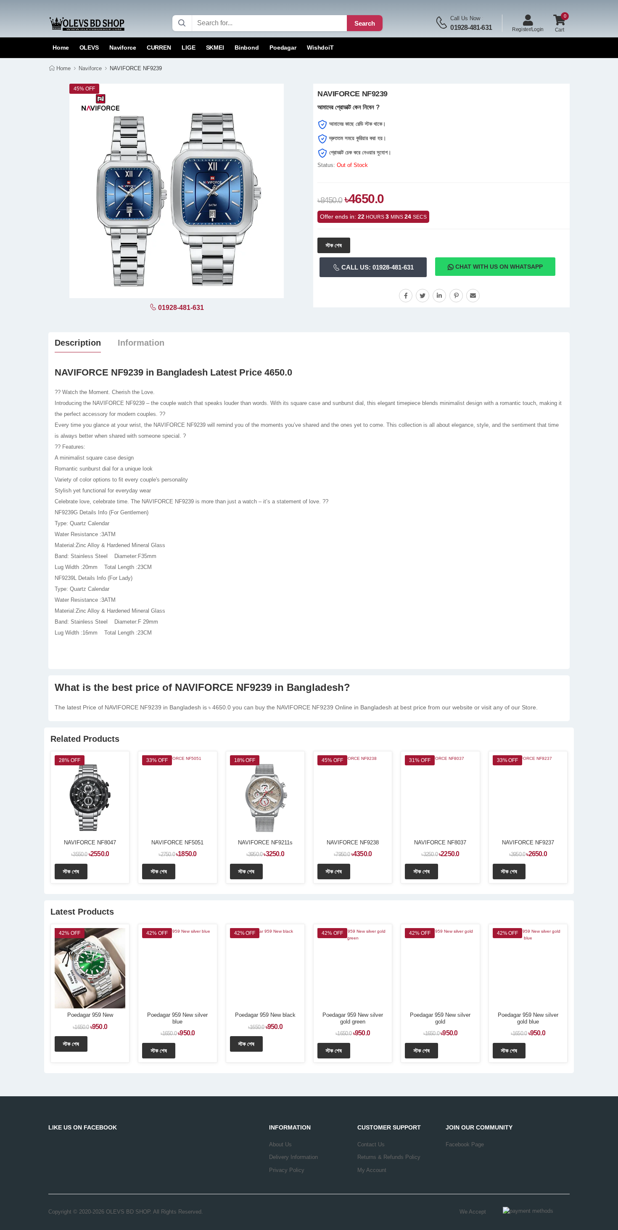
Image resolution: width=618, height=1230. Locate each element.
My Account (371, 1170)
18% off (245, 760)
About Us (280, 1144)
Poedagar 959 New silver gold (440, 1018)
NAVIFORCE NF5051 (177, 842)
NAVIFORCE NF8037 (440, 842)
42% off (69, 933)
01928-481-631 (471, 27)
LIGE (188, 47)
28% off (69, 760)
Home (61, 47)
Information (141, 342)
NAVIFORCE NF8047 (90, 842)
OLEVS (89, 47)
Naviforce (122, 47)
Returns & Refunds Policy (388, 1157)
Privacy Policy (286, 1170)
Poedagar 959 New (90, 1015)
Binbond (247, 47)
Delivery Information (293, 1157)
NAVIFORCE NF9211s (265, 842)
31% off (419, 760)
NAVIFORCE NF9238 (353, 842)
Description (78, 342)
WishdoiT (320, 47)
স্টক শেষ (334, 245)
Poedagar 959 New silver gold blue (528, 1018)
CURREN (159, 47)
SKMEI (215, 47)
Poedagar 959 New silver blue (177, 1018)
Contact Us (371, 1144)
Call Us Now (465, 18)
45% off (332, 760)
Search (364, 23)
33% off (157, 760)
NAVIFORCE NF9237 (528, 842)
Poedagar (282, 47)
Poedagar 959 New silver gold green (352, 1018)
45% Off (84, 89)
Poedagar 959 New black (265, 1015)
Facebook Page (465, 1144)
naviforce (90, 68)
